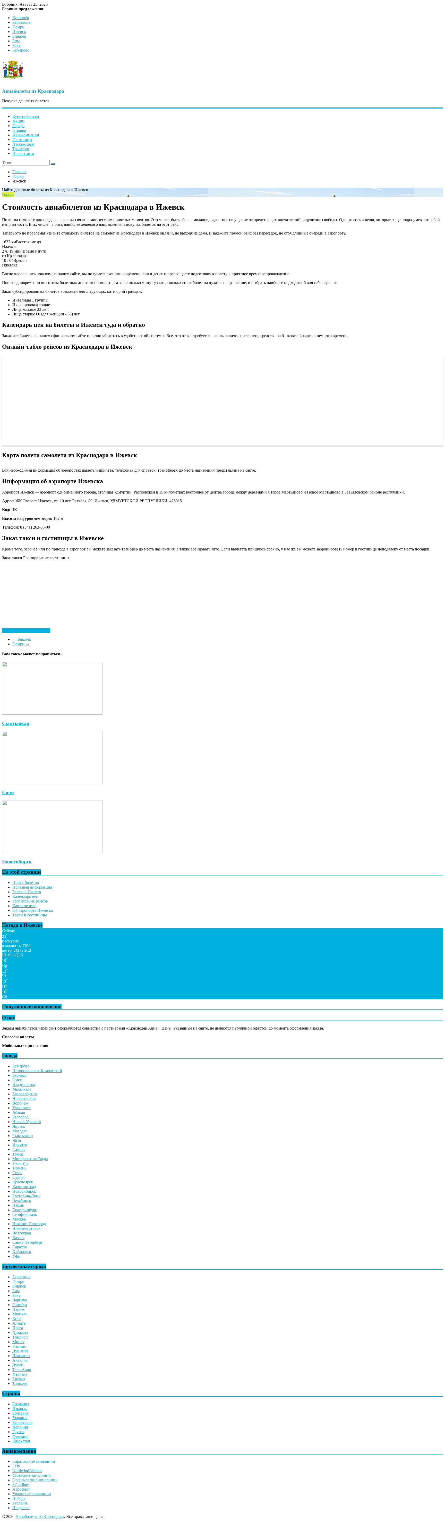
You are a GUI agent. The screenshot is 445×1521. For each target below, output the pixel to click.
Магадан (20, 1131)
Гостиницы (22, 139)
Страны (19, 130)
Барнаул (19, 1075)
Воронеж (20, 1103)
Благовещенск (24, 1094)
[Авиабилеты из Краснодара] (13, 81)
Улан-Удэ (20, 1163)
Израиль (19, 1408)
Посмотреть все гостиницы (26, 630)
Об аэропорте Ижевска (32, 910)
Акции (18, 121)
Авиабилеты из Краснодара (33, 91)
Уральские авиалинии (31, 1494)
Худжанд (20, 1332)
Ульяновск (21, 1108)
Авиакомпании (25, 135)
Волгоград (21, 1233)
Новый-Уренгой (26, 1121)
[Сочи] (52, 782)
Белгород (20, 1117)
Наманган (21, 1355)
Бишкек (19, 36)
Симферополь (24, 1214)
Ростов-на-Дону (26, 1196)
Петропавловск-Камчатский (37, 1070)
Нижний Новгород (29, 1224)
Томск (17, 1154)
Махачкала (21, 1089)
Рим (16, 41)
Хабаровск (21, 1251)
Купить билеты (25, 116)
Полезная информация (32, 887)
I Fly (16, 1466)
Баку (16, 45)
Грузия (18, 1432)
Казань (18, 1237)
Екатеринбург (24, 1210)
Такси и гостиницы (29, 915)
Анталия (20, 1360)
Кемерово (20, 50)
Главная (19, 172)
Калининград (24, 1186)
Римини (19, 1346)
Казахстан (21, 1441)
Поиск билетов (25, 882)
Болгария (20, 1413)
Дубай (17, 1365)
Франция (20, 1436)
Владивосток (23, 1084)
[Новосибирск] (52, 851)
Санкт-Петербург (27, 1242)
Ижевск (19, 31)
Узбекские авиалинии (31, 1475)
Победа (18, 1498)
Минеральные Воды (30, 1159)
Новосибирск (17, 861)
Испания (20, 1427)
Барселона (21, 22)
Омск (17, 1080)
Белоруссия (22, 1422)
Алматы (19, 1323)
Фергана (19, 1374)
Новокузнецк (24, 1098)
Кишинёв (20, 17)
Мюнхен (20, 1314)
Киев (16, 1318)
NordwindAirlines (27, 1470)
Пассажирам (23, 144)
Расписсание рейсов (30, 901)
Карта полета (24, 906)
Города (18, 125)
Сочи (8, 792)
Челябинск (21, 1200)
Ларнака (19, 1300)
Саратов (19, 1247)
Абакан (18, 1112)
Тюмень (19, 1168)
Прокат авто (23, 153)
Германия (20, 1404)
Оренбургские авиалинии (35, 1480)
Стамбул (19, 1304)
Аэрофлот (21, 1489)
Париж (18, 1309)
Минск (18, 1342)
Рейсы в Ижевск (26, 892)
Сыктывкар (15, 723)
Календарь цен (25, 896)
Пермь (18, 1205)
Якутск (18, 1126)
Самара (18, 1149)
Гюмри (18, 27)
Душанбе (20, 1351)
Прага (17, 1328)
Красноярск (22, 1182)
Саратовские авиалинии (33, 1461)
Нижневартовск (26, 1228)
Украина (19, 1418)
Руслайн (19, 1503)
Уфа (16, 1256)
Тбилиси (20, 1337)
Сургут (18, 1177)
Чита (16, 1140)
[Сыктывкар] (52, 713)
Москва (19, 1219)
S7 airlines (20, 1484)
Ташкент (20, 1383)
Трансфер (20, 149)
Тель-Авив (21, 1369)
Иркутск (19, 1145)
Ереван (18, 1379)
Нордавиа (21, 1508)
